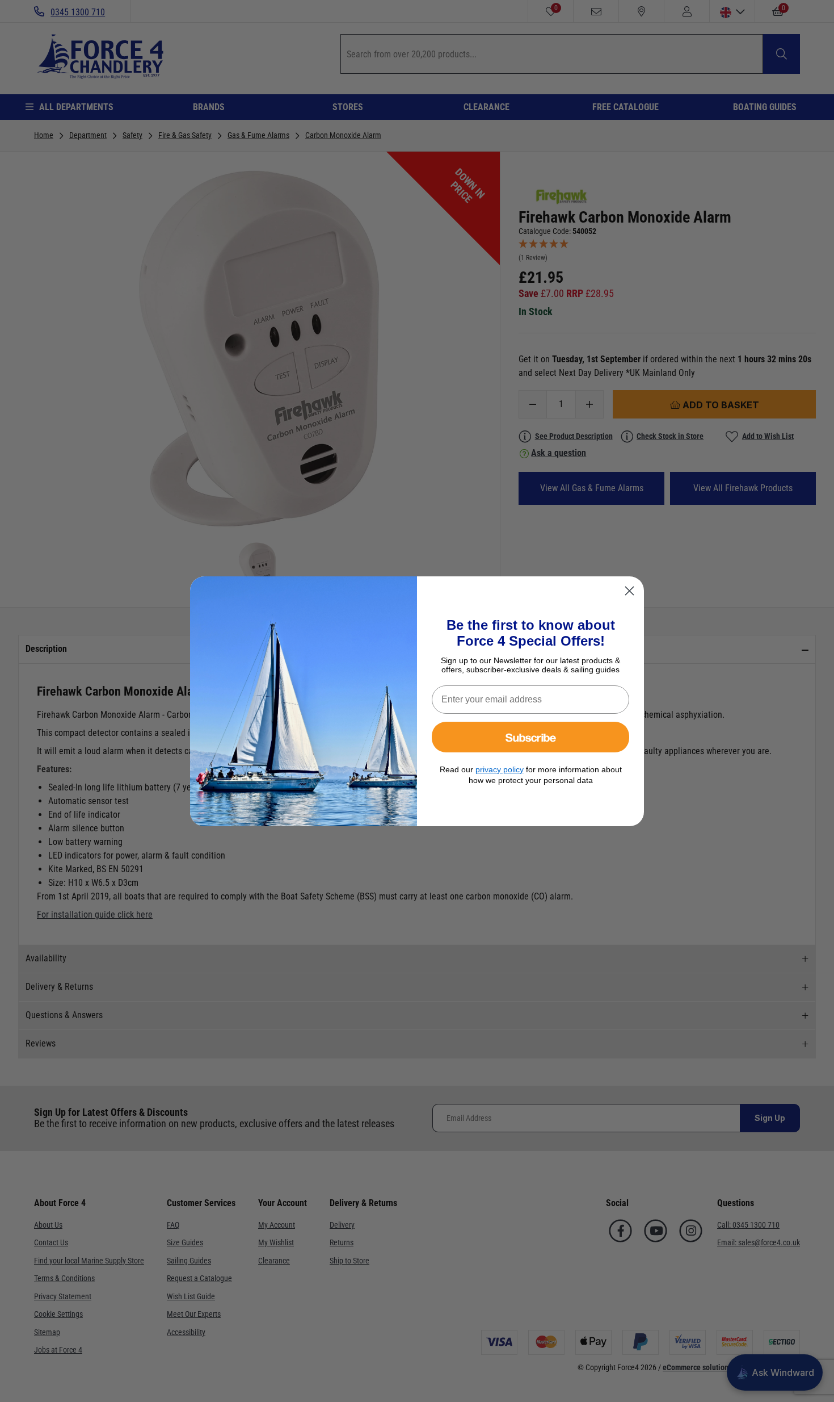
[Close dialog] (629, 591)
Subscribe (531, 736)
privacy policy (499, 769)
